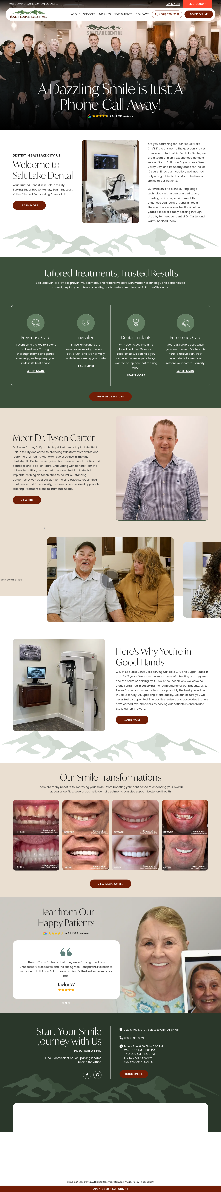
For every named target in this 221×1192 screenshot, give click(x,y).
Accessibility (147, 1181)
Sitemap (118, 1181)
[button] (110, 116)
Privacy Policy (132, 1181)
